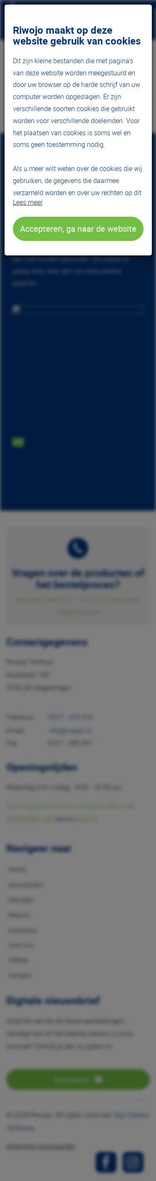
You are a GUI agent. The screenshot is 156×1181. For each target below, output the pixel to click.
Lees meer (27, 202)
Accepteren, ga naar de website (78, 228)
